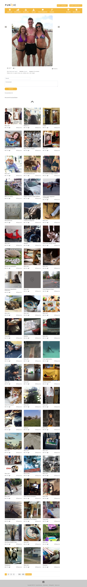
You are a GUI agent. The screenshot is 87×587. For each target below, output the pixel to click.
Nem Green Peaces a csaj (10, 542)
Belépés (68, 12)
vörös (30, 73)
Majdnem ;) (26, 125)
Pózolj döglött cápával (10, 519)
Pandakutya (7, 565)
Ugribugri (26, 427)
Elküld (11, 88)
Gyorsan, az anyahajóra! (10, 266)
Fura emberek (36, 71)
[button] (62, 5)
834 (19, 574)
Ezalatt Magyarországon (48, 289)
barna (19, 73)
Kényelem (45, 565)
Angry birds (45, 519)
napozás (16, 73)
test (21, 73)
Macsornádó (27, 473)
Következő (28, 574)
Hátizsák (26, 243)
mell (11, 73)
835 (23, 574)
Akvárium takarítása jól (10, 148)
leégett (33, 73)
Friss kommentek (42, 12)
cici (13, 73)
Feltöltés (26, 12)
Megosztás (19, 127)
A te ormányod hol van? (29, 173)
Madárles (26, 336)
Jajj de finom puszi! (9, 404)
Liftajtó (44, 125)
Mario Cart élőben (9, 196)
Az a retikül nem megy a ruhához (50, 173)
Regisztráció (76, 12)
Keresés (52, 12)
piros (28, 73)
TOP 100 (34, 12)
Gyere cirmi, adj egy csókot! (49, 243)
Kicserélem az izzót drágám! (30, 519)
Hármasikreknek (8, 220)
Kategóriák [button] (17, 12)
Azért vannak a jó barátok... (30, 496)
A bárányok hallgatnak (29, 220)
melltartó (24, 73)
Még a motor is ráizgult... (29, 148)
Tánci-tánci (7, 336)
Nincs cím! (7, 125)
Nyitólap (9, 12)
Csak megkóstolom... (48, 359)
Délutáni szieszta (47, 381)
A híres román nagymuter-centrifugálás (49, 197)
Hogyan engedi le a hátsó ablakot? (32, 196)
